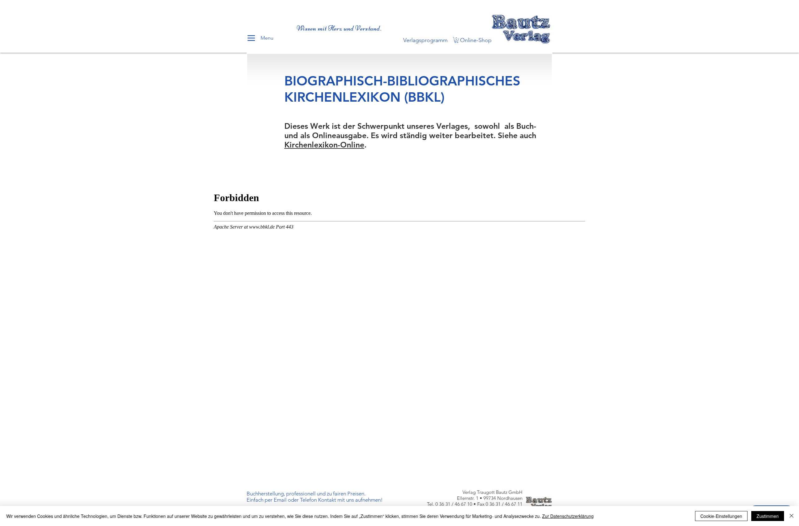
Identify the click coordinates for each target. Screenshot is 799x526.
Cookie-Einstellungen (721, 516)
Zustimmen (768, 516)
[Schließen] (791, 516)
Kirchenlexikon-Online (324, 144)
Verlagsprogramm (425, 40)
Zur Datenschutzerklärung (568, 516)
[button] (456, 40)
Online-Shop (476, 40)
